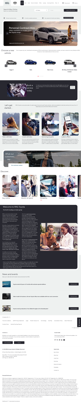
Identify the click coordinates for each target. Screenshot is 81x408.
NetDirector (5, 401)
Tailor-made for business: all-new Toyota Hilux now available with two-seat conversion (35, 296)
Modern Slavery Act (34, 320)
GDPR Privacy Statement (18, 320)
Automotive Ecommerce (14, 401)
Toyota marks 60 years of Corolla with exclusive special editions (29, 284)
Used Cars (56, 358)
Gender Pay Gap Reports (16, 324)
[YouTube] (64, 340)
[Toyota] (15, 3)
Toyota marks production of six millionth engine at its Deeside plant (30, 308)
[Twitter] (57, 340)
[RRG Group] (7, 3)
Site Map (50, 320)
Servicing (56, 361)
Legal (27, 320)
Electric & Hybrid (57, 364)
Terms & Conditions (6, 320)
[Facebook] (55, 340)
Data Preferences (68, 320)
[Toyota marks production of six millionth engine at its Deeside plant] (6, 308)
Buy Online (56, 352)
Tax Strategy (43, 320)
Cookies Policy (5, 324)
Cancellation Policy (58, 320)
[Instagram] (59, 340)
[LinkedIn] (62, 340)
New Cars (56, 355)
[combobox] (41, 10)
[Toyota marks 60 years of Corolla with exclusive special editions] (6, 284)
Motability (56, 367)
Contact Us (56, 370)
